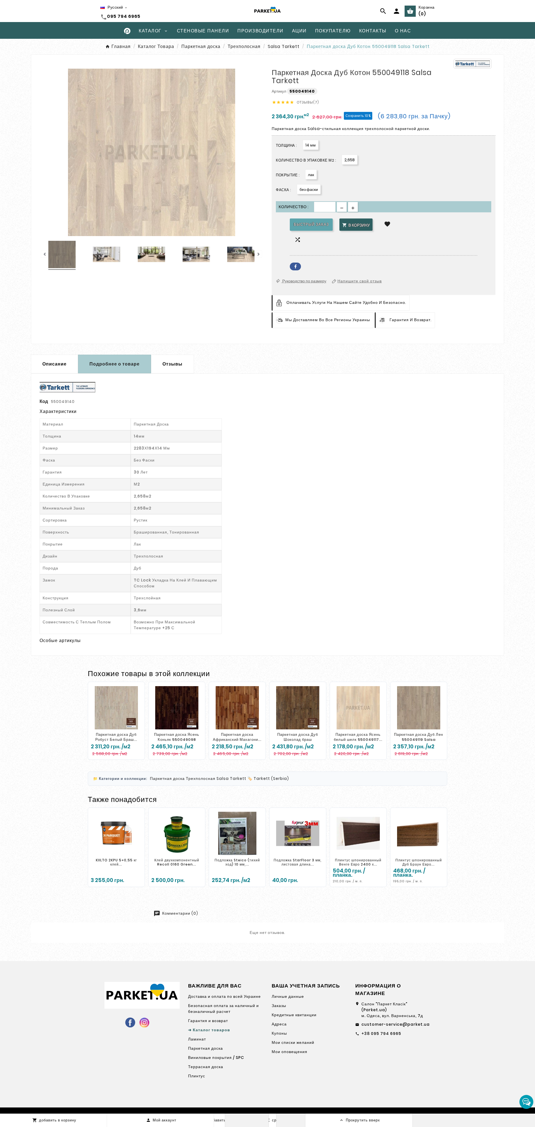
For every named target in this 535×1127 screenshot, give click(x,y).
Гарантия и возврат (208, 1020)
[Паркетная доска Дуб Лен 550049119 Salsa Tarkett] (418, 707)
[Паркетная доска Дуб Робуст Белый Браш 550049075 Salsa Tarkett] (116, 707)
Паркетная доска (167, 778)
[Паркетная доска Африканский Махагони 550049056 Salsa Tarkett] (237, 707)
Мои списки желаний (293, 1042)
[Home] (127, 31)
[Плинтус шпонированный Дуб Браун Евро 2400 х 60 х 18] (418, 833)
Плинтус (196, 1076)
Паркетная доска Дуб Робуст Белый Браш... (116, 737)
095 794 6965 (123, 16)
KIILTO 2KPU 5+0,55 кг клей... (116, 862)
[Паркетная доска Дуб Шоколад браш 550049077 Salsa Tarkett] (297, 707)
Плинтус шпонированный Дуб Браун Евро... (418, 862)
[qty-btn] (353, 207)
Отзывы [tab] (172, 364)
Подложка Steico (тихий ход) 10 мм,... (237, 862)
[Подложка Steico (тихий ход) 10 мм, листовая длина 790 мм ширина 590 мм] (237, 833)
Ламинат (197, 1039)
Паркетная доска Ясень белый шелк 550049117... (358, 737)
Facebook (295, 266)
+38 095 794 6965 (381, 1033)
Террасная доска (205, 1067)
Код (44, 401)
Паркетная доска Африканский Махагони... (237, 737)
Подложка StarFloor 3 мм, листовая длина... (298, 862)
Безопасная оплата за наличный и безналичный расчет (223, 1008)
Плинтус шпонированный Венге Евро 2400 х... (358, 862)
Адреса (279, 1024)
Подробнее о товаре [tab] (114, 364)
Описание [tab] (54, 364)
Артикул (279, 91)
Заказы (279, 1005)
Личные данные (288, 996)
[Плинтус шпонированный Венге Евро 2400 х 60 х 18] (358, 833)
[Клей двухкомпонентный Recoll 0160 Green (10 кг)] (176, 833)
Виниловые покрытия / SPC (216, 1057)
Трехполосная (200, 778)
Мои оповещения (289, 1051)
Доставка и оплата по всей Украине (224, 996)
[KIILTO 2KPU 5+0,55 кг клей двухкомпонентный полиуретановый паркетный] (116, 833)
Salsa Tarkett (231, 778)
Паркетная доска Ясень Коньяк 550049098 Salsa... (176, 739)
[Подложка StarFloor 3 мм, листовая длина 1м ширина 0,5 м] (297, 833)
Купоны (279, 1033)
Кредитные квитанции (294, 1015)
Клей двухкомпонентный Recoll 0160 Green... (176, 862)
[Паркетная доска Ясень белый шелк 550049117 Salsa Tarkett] (358, 707)
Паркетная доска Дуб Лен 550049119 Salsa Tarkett (418, 739)
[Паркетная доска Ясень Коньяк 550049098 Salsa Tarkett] (176, 707)
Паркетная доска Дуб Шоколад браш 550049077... (297, 739)
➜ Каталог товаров (209, 1030)
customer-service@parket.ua (395, 1024)
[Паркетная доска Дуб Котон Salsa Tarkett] (62, 255)
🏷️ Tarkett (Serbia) (268, 778)
